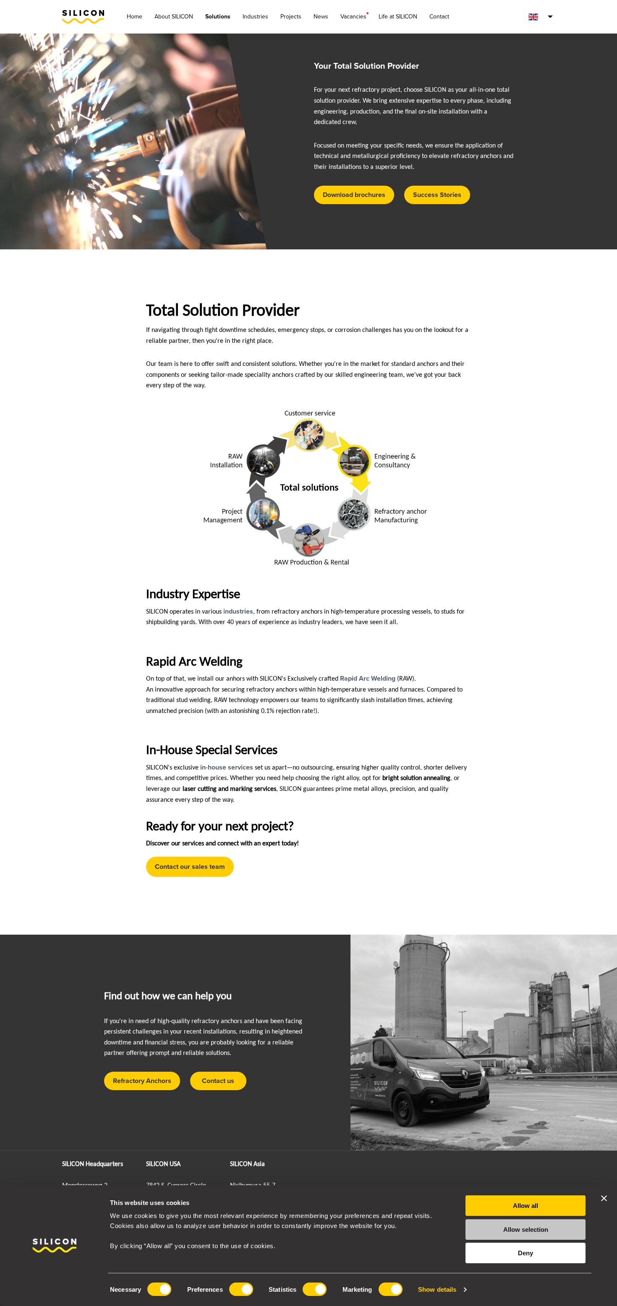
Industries (255, 16)
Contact (439, 16)
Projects (290, 16)
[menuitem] (539, 16)
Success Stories (437, 195)
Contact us (218, 1081)
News (321, 16)
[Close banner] (604, 1198)
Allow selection (525, 1229)
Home (134, 16)
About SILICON (173, 16)
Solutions (217, 16)
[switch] (241, 1289)
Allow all (525, 1205)
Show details (437, 1289)
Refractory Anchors (142, 1081)
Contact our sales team (190, 867)
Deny (525, 1253)
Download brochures (354, 195)
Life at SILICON (398, 16)
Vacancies (353, 16)
